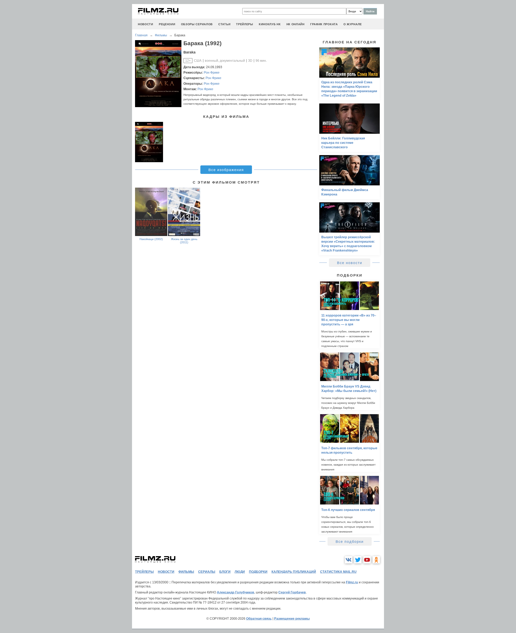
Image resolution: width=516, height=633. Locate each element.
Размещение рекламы (292, 618)
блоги (225, 571)
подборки (258, 571)
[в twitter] (357, 559)
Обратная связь (259, 618)
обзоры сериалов (197, 24)
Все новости (349, 263)
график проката (324, 24)
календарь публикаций (294, 571)
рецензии (167, 24)
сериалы (206, 571)
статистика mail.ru (338, 571)
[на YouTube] (367, 559)
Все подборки (350, 542)
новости (145, 24)
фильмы (186, 571)
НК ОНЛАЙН (295, 24)
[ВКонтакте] (348, 559)
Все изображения (226, 170)
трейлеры (244, 24)
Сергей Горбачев (292, 592)
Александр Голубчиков (235, 592)
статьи (224, 24)
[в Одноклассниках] (376, 559)
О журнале (352, 24)
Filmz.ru (352, 582)
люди (240, 571)
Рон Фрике (212, 72)
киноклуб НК (270, 24)
